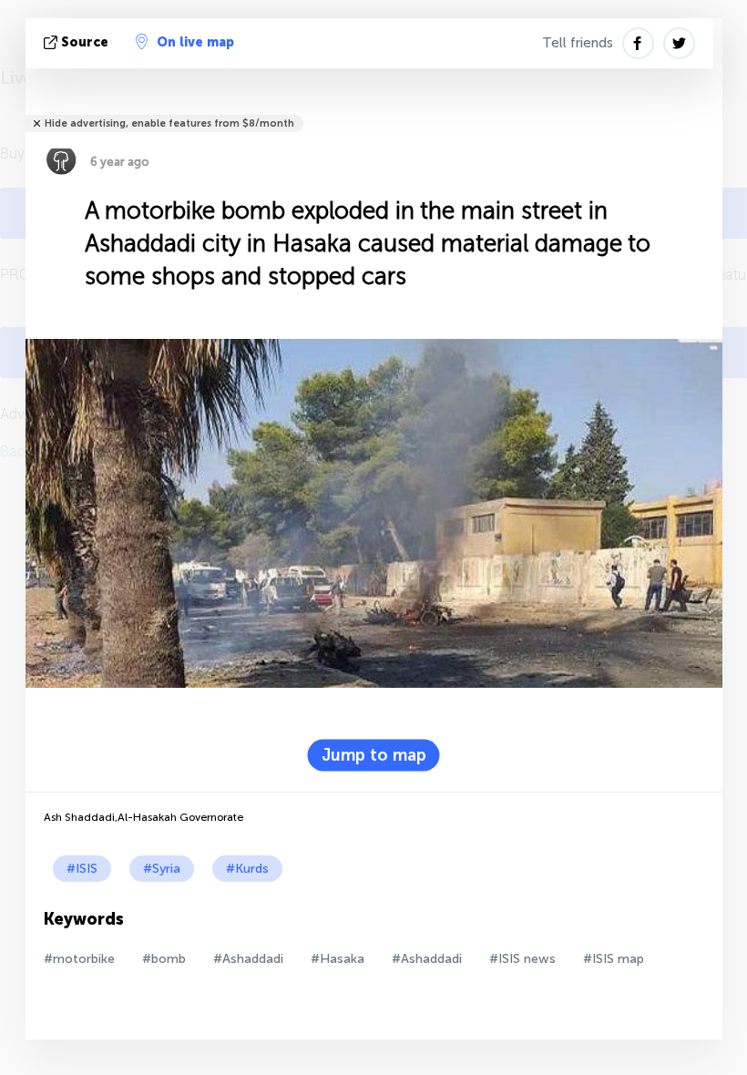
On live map (195, 42)
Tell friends (577, 43)
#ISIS (82, 868)
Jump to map (374, 755)
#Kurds (247, 868)
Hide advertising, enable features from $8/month (169, 123)
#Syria (161, 868)
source (84, 42)
